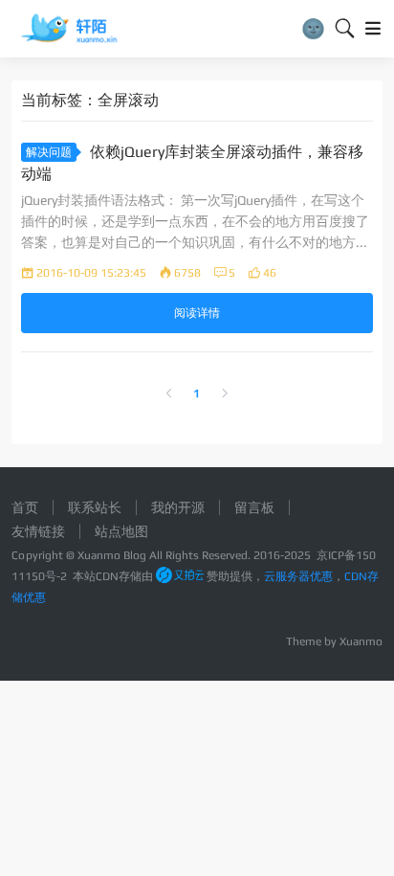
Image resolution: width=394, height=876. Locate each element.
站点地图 (121, 531)
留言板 (254, 507)
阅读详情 (197, 313)
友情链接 (38, 531)
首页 (24, 507)
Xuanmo (361, 641)
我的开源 (178, 507)
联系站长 (94, 507)
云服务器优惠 (298, 576)
